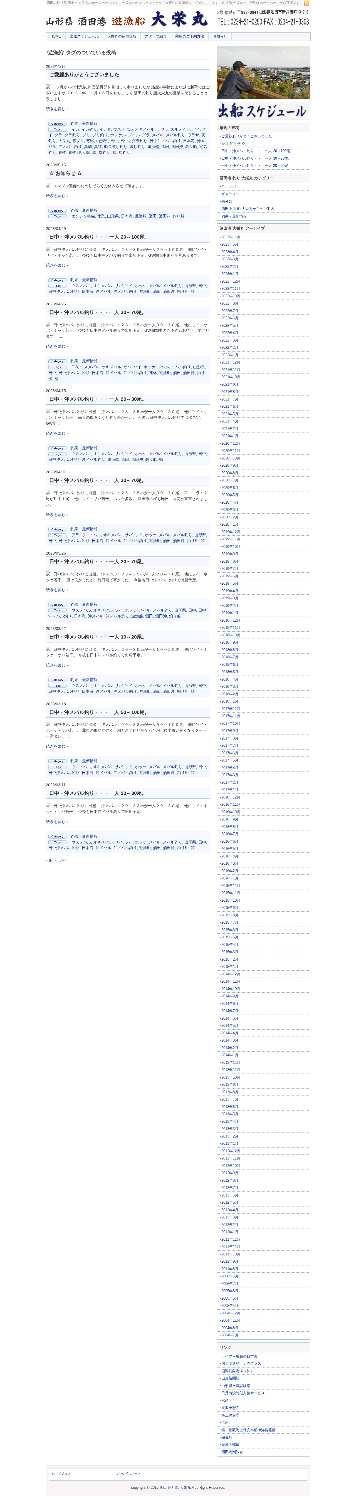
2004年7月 (229, 1335)
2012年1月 (229, 1232)
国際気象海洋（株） (237, 1371)
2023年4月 (229, 252)
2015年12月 (230, 886)
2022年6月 (229, 318)
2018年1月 (229, 701)
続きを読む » (57, 109)
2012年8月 (229, 1180)
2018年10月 (230, 635)
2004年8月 (229, 1328)
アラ (75, 535)
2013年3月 (229, 1129)
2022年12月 (230, 281)
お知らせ (220, 36)
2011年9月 (229, 1261)
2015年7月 (229, 922)
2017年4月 (229, 768)
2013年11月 (230, 1070)
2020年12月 (230, 443)
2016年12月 (230, 797)
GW (74, 367)
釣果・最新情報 (84, 123)
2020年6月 (229, 488)
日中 (114, 141)
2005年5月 (229, 1298)
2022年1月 (229, 355)
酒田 (165, 146)
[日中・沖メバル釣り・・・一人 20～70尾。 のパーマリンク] (48, 574)
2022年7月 (229, 311)
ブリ (86, 135)
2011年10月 (230, 1254)
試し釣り (137, 146)
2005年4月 (229, 1306)
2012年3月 (229, 1217)
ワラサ (193, 135)
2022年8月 (229, 303)
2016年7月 (229, 834)
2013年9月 (229, 1084)
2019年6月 (229, 576)
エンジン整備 (83, 216)
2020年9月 (229, 465)
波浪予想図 (230, 1408)
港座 (225, 1422)
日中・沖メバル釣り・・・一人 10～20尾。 (98, 637)
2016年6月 (229, 841)
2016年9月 (229, 819)
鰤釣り (104, 152)
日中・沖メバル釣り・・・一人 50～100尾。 (99, 712)
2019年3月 (229, 598)
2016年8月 (229, 827)
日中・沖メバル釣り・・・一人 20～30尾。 (98, 399)
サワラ (162, 129)
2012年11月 (230, 1158)
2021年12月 (230, 362)
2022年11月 (230, 288)
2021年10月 (230, 377)
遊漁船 (153, 146)
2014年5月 (229, 1025)
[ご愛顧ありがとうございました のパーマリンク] (48, 87)
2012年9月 (229, 1173)
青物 (62, 152)
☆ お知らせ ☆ (65, 173)
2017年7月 (229, 745)
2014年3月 (229, 1040)
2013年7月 (229, 1099)
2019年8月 (229, 561)
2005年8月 (229, 1291)
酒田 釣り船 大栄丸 (175, 1487)
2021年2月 (229, 429)
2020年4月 (229, 502)
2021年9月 (229, 384)
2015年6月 (229, 930)
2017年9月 (229, 731)
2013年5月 (229, 1114)
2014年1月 (229, 1055)
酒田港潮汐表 (232, 1452)
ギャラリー (230, 194)
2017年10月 (230, 723)
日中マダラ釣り (133, 141)
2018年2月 (229, 694)
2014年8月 (229, 1004)
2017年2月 (229, 782)
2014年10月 (230, 989)
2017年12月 (230, 709)
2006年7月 (229, 1284)
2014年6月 (229, 1018)
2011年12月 (230, 1239)
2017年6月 (229, 753)
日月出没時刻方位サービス (243, 1393)
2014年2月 (229, 1048)
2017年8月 (229, 738)
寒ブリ (78, 141)
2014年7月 (229, 1011)
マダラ (144, 135)
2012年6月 (229, 1195)
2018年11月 (230, 627)
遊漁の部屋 (230, 1445)
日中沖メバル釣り (165, 141)
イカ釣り (89, 129)
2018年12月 (230, 620)
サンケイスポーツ (128, 1473)
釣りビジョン (61, 1473)
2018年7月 (229, 657)
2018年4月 (229, 679)
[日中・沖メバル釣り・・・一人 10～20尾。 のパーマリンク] (48, 649)
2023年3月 (229, 259)
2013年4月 (229, 1121)
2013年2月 (229, 1136)
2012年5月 (229, 1202)
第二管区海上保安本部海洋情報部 (248, 1430)
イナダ (105, 129)
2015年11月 (230, 893)
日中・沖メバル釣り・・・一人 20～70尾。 (98, 561)
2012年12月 (230, 1151)
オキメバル (144, 129)
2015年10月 (230, 900)
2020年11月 (230, 451)
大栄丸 (64, 141)
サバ (119, 285)
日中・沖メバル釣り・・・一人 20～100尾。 (99, 237)
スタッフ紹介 (156, 36)
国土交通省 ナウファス (241, 1363)
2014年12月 (230, 974)
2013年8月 (229, 1092)
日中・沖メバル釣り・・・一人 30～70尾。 (98, 312)
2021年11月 (230, 370)
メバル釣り (175, 135)
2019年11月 (230, 539)
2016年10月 (230, 812)
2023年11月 (230, 237)
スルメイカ (180, 129)
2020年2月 (229, 517)
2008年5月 (229, 1276)
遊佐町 (226, 1437)
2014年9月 (229, 996)
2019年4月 (229, 591)
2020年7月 (229, 480)
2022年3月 (229, 340)
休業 (101, 216)
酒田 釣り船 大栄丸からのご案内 (247, 209)
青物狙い (76, 152)
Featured (228, 187)
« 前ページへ (56, 860)
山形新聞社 (230, 1378)
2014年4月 (229, 1033)
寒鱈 (90, 141)
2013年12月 (230, 1062)
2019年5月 (229, 583)
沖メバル (103, 291)
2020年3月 (229, 510)
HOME (55, 36)
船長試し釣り (115, 146)
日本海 (189, 141)
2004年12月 (230, 1313)
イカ (75, 129)
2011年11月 (230, 1247)
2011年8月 (229, 1269)
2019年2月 (229, 606)
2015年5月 (229, 937)
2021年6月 (229, 406)
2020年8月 (229, 473)
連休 (153, 372)
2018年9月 (229, 642)
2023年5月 (229, 244)
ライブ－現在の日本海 (239, 1356)
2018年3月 (229, 686)
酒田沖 (177, 146)
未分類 (226, 201)
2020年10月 (230, 458)
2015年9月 (229, 908)
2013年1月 (229, 1143)
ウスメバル (123, 129)
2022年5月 (229, 325)
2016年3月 (229, 863)
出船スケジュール (84, 36)
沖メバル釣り (70, 146)
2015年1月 (229, 967)
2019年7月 (229, 569)
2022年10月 (230, 296)
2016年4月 (229, 856)
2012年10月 (230, 1166)
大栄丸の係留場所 (121, 36)
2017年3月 (229, 775)
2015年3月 (229, 952)
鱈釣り (124, 152)
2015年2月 (229, 959)
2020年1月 (229, 524)
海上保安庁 (230, 1415)
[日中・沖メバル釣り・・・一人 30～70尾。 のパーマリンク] (48, 325)
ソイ (196, 129)
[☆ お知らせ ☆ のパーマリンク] (48, 186)
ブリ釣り (100, 135)
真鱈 (98, 146)
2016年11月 (230, 804)
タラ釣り (72, 135)
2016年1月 (229, 878)
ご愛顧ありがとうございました (84, 74)
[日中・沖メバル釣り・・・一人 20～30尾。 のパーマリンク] (48, 412)
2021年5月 (229, 414)
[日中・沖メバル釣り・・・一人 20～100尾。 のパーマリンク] (48, 250)
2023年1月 (229, 274)
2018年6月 (229, 664)
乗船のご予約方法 (189, 36)
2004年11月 (230, 1320)
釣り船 (191, 146)
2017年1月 (229, 790)
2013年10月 (230, 1077)
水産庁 (226, 1400)
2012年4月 (229, 1210)
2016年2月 (229, 871)
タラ (58, 135)
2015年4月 (229, 945)
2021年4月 (229, 421)
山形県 (102, 141)
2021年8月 (229, 392)
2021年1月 (229, 436)
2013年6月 (229, 1107)
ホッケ (116, 135)
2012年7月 (229, 1188)
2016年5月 (229, 849)
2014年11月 (230, 981)
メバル (158, 135)
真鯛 (88, 146)
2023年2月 (229, 266)
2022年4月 (229, 333)
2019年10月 (230, 547)
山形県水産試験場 (235, 1386)
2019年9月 (229, 554)
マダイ (130, 135)
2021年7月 (229, 399)
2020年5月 (229, 495)
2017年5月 (229, 760)
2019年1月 (229, 613)
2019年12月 (230, 532)
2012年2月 (229, 1225)
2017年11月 (230, 716)
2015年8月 (229, 915)
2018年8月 (229, 650)
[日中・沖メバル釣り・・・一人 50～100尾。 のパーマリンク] (48, 725)
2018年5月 (229, 672)
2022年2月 (229, 347)
